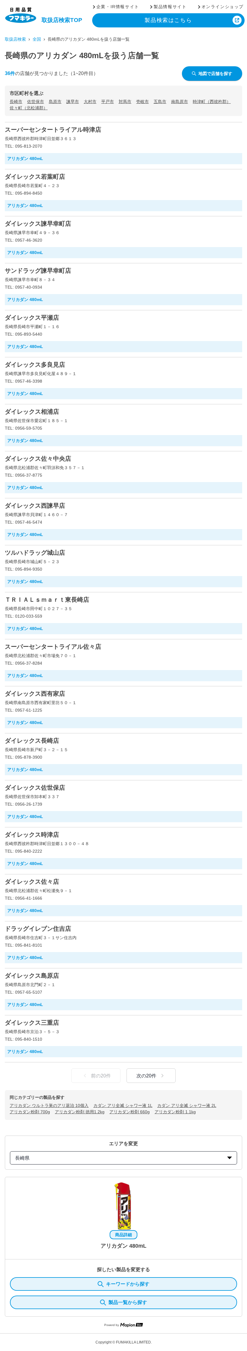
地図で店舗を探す (215, 73)
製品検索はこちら (168, 20)
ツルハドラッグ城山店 (35, 552)
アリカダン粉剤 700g (30, 1111)
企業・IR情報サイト (117, 6)
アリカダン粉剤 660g (129, 1111)
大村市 (90, 101)
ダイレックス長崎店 (32, 740)
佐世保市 (35, 101)
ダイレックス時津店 (32, 834)
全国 (37, 39)
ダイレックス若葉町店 (35, 176)
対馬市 (125, 101)
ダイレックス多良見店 (35, 364)
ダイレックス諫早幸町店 (38, 223)
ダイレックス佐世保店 (35, 787)
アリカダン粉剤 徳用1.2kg (80, 1111)
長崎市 (16, 101)
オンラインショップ (223, 6)
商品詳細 (123, 1234)
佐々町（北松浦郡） (29, 107)
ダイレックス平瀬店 (32, 317)
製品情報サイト (170, 6)
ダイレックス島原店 (32, 975)
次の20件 (146, 1075)
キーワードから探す (127, 1284)
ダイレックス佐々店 (32, 881)
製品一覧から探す (127, 1302)
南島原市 (179, 101)
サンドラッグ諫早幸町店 (38, 270)
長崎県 (22, 1158)
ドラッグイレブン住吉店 (38, 928)
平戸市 (107, 101)
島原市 (55, 101)
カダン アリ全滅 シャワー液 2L (186, 1105)
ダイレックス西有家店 (35, 693)
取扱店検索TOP (62, 20)
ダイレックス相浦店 (32, 411)
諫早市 (72, 101)
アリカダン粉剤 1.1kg (175, 1111)
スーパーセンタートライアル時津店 (53, 129)
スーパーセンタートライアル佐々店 (53, 646)
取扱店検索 (15, 39)
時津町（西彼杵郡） (212, 101)
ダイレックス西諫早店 (35, 505)
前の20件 (101, 1075)
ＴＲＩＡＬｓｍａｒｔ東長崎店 (47, 599)
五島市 (160, 101)
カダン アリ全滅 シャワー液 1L (122, 1105)
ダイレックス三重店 (32, 1022)
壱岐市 (142, 101)
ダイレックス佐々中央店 (38, 458)
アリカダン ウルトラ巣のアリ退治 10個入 (49, 1105)
